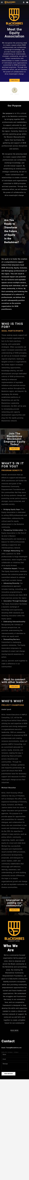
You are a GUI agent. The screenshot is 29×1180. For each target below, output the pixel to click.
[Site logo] (10, 2)
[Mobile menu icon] (2, 2)
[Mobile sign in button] (24, 2)
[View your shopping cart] (27, 2)
